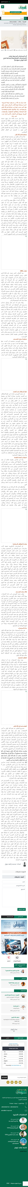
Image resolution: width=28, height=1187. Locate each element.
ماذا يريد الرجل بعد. (13, 1121)
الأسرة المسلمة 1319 (12, 1128)
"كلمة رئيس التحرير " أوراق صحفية (20, 965)
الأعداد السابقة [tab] (10, 916)
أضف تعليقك (21, 909)
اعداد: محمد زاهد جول (13, 864)
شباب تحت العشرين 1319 (11, 1134)
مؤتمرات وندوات (13, 21)
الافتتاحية (24, 978)
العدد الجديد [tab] (20, 916)
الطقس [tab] (7, 1038)
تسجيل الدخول (4, 1)
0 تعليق (3, 50)
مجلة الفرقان (23, 1151)
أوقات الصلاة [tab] (20, 1038)
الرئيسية (24, 21)
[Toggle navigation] (2, 6)
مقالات (19, 21)
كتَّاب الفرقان (23, 990)
